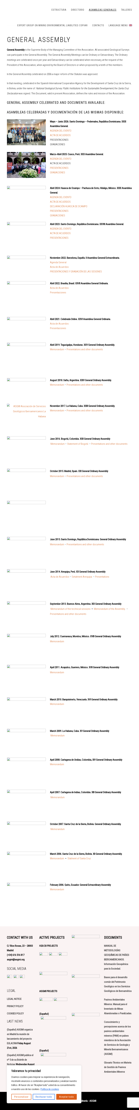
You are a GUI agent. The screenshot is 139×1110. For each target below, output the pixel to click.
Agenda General (58, 262)
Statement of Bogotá (77, 443)
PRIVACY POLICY (15, 1006)
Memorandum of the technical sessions (71, 608)
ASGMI (24, 9)
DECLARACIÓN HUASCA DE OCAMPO (68, 206)
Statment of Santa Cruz (79, 858)
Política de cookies (50, 1089)
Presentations (102, 576)
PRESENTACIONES (59, 167)
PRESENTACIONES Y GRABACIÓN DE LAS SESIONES (76, 271)
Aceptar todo (66, 1096)
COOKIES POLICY (15, 1013)
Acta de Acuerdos (59, 266)
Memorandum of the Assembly (109, 608)
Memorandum (57, 349)
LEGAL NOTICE (14, 998)
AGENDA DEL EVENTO (60, 130)
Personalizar (21, 1096)
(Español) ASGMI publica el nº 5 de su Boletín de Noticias (20, 1060)
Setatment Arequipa (82, 576)
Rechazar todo (44, 1096)
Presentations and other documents (85, 349)
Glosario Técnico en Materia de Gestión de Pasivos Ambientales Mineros (117, 1067)
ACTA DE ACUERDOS (60, 135)
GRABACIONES (57, 172)
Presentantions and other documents (85, 544)
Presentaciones (58, 292)
